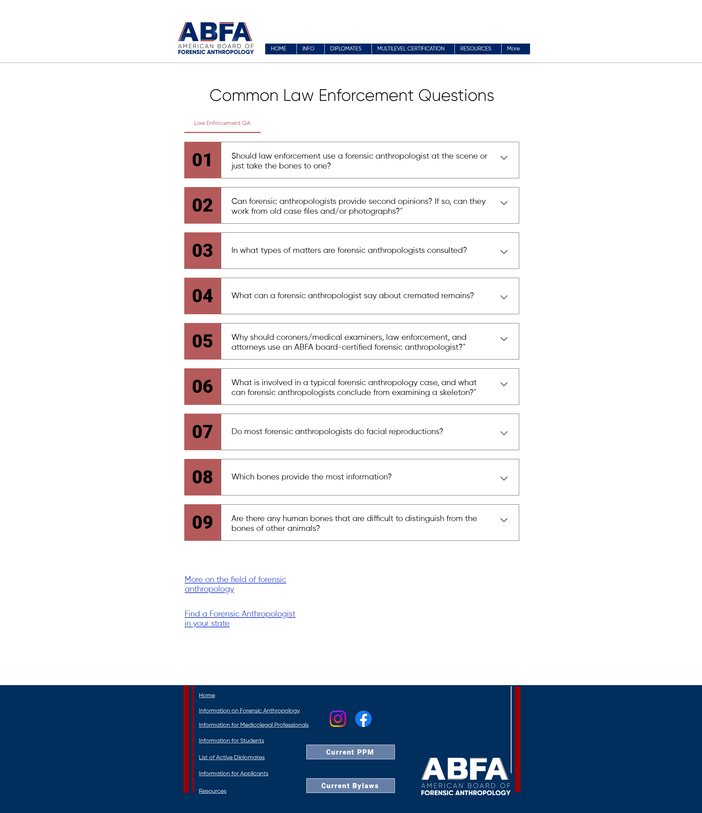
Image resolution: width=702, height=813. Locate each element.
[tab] (222, 123)
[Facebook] (363, 719)
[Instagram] (338, 719)
